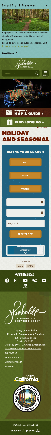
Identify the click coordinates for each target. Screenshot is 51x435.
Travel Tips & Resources (19, 5)
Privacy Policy (13, 357)
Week (25, 175)
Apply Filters (25, 234)
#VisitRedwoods (24, 274)
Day (25, 162)
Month (25, 188)
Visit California (13, 362)
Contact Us (11, 353)
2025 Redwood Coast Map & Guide (23, 348)
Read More (8, 53)
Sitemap (9, 366)
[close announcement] (46, 5)
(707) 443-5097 (12, 344)
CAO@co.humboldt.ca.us (34, 344)
